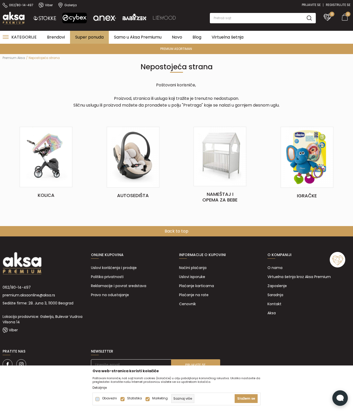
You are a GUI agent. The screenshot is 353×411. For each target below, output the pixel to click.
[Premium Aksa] (14, 17)
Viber (13, 330)
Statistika (134, 398)
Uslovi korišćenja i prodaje (114, 267)
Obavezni (109, 398)
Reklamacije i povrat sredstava (118, 285)
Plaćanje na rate (194, 294)
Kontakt (274, 304)
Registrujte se (338, 5)
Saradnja (275, 294)
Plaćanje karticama (196, 285)
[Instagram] (21, 364)
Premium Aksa (14, 58)
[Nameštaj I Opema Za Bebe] (220, 156)
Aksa (271, 313)
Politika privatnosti (107, 276)
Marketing (160, 398)
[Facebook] (7, 364)
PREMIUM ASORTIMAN (176, 49)
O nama (274, 267)
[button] (263, 18)
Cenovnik (187, 304)
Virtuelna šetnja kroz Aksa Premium (299, 276)
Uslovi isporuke (192, 276)
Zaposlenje (277, 285)
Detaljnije (100, 387)
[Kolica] (46, 156)
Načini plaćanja (192, 267)
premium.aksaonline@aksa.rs (29, 295)
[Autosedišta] (133, 156)
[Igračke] (307, 157)
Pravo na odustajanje (110, 294)
